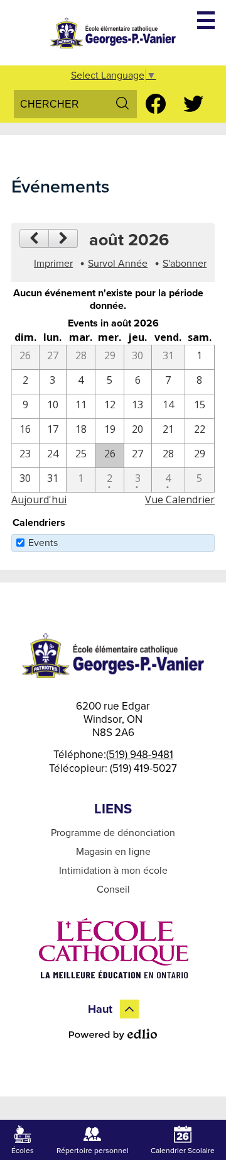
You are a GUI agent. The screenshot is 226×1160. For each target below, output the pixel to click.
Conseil (113, 889)
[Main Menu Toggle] (206, 20)
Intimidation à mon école (113, 870)
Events (43, 543)
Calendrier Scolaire (183, 1150)
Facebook (156, 104)
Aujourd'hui (39, 499)
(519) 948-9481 (139, 754)
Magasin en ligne (113, 851)
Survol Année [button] (118, 263)
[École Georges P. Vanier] (113, 32)
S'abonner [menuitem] (185, 263)
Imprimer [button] (53, 263)
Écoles (22, 1150)
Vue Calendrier (180, 499)
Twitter (193, 104)
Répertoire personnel (92, 1150)
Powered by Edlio (113, 1034)
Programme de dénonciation (113, 833)
